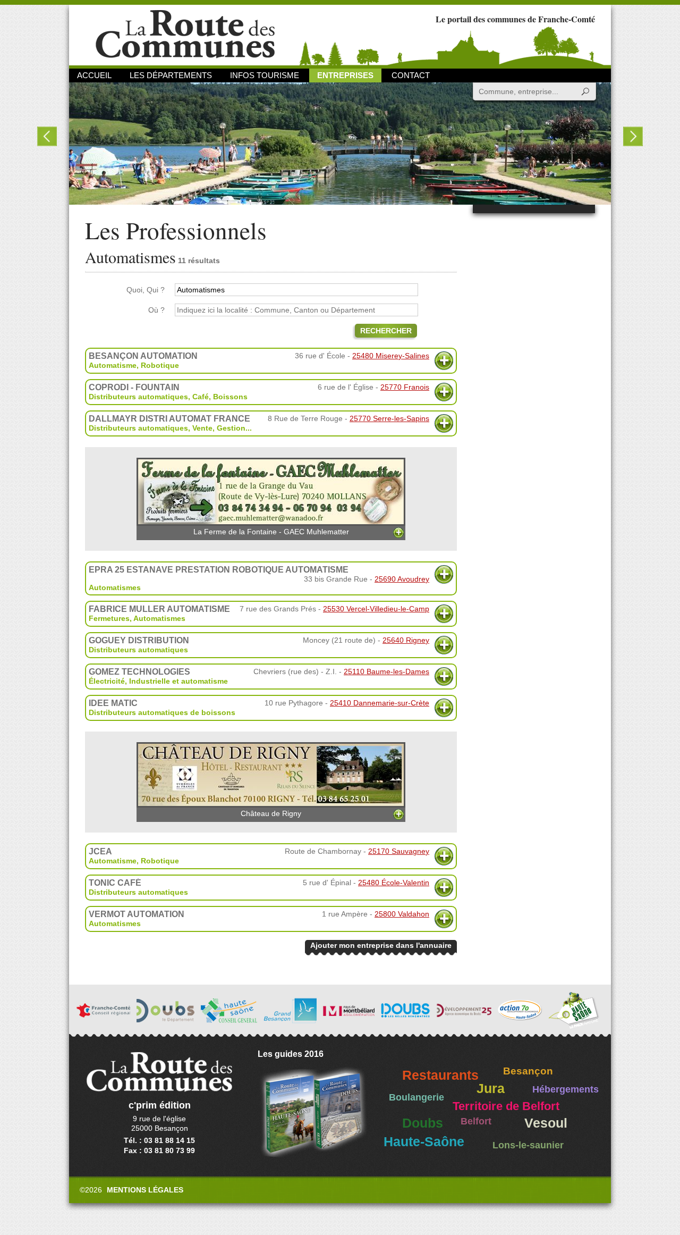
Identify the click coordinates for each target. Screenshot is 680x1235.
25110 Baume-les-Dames (386, 671)
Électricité (107, 681)
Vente (202, 428)
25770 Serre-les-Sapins (389, 418)
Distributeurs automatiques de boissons (162, 712)
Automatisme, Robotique (134, 365)
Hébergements (565, 1089)
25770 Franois (404, 387)
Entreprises (345, 75)
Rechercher (386, 330)
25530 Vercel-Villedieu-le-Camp (376, 608)
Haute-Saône (424, 1142)
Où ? (156, 310)
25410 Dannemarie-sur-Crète (379, 703)
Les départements (171, 75)
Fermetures (109, 618)
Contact (411, 75)
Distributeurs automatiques (138, 396)
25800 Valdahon (402, 914)
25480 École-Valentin (393, 882)
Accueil (94, 75)
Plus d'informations (444, 360)
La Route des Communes (185, 34)
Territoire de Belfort (506, 1106)
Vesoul (545, 1123)
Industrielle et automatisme (178, 681)
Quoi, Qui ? (145, 289)
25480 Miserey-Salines (390, 355)
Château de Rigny (271, 813)
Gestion (231, 428)
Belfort (476, 1121)
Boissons (230, 396)
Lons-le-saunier (528, 1145)
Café (200, 396)
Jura (491, 1088)
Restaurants (440, 1075)
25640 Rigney (405, 640)
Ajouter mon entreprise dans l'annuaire (381, 945)
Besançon (528, 1071)
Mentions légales (145, 1190)
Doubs (422, 1123)
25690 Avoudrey (402, 579)
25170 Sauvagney (398, 851)
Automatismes (115, 587)
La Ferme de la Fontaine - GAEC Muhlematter (271, 531)
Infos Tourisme (264, 75)
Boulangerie (416, 1097)
